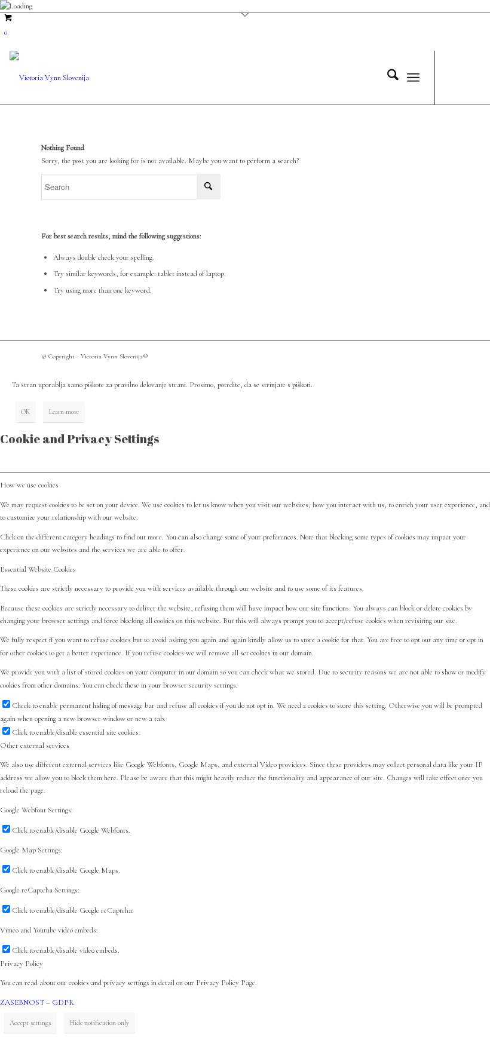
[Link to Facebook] (454, 78)
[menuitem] (387, 78)
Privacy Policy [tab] (21, 963)
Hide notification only (99, 1022)
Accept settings (30, 1022)
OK (25, 411)
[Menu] (413, 78)
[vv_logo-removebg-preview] (49, 78)
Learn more (64, 411)
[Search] (387, 78)
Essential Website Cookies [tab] (38, 569)
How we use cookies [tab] (29, 485)
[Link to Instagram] (471, 78)
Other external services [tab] (34, 745)
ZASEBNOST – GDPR (37, 1002)
